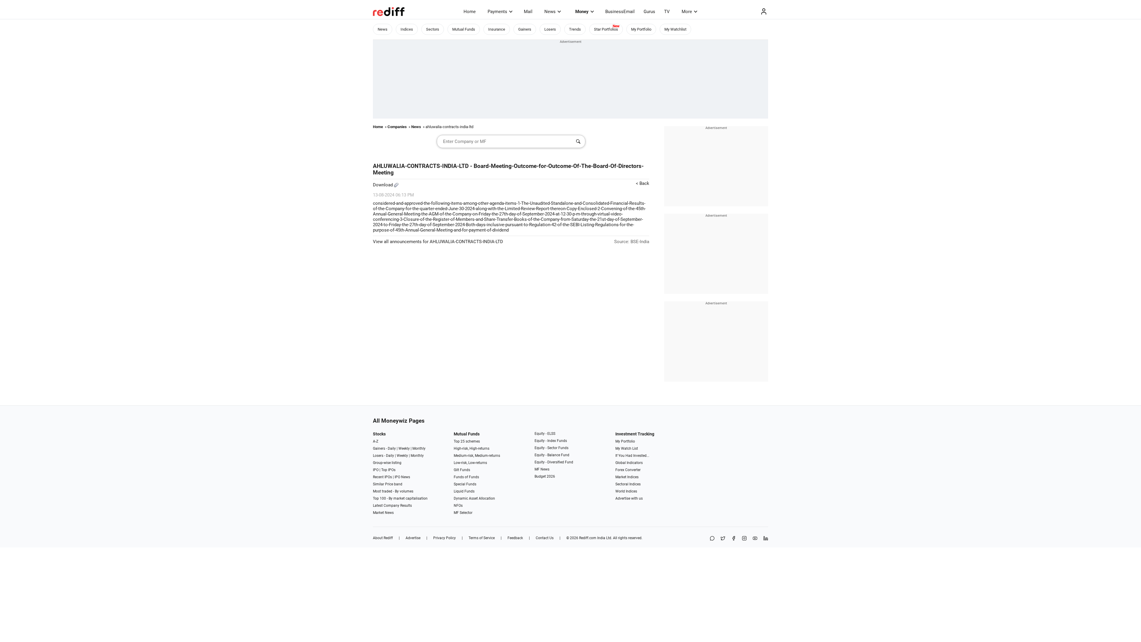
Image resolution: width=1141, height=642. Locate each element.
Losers (550, 29)
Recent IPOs (382, 477)
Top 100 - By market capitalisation (400, 498)
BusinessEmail (620, 11)
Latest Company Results (392, 505)
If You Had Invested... (632, 456)
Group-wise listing (387, 463)
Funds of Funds (466, 477)
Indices (407, 29)
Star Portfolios (606, 29)
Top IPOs (388, 470)
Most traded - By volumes (393, 491)
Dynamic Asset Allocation (474, 498)
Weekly (404, 448)
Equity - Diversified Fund (554, 462)
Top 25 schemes (467, 441)
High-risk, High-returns (471, 448)
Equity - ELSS (545, 434)
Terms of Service (482, 538)
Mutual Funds (463, 29)
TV (667, 11)
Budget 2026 (545, 476)
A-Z (375, 441)
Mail (528, 11)
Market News (383, 513)
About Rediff (383, 538)
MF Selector (463, 513)
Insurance (496, 29)
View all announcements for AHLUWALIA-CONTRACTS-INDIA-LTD (438, 241)
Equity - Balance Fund (552, 455)
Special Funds (465, 484)
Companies (397, 127)
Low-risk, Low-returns (470, 463)
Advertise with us (629, 498)
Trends (575, 29)
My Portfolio (641, 29)
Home (470, 11)
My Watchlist (675, 29)
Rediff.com (587, 538)
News (550, 11)
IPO (376, 470)
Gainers (524, 29)
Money (582, 11)
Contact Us (545, 538)
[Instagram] (744, 539)
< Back (642, 183)
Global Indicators (629, 463)
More (687, 11)
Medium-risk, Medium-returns (477, 456)
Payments (497, 11)
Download (383, 185)
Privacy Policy (444, 538)
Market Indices (627, 477)
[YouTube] (755, 539)
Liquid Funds (464, 491)
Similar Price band (387, 484)
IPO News (402, 477)
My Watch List (626, 448)
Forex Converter (628, 470)
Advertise (413, 538)
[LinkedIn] (765, 539)
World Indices (626, 491)
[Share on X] (723, 539)
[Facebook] (733, 539)
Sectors (432, 29)
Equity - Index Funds (551, 441)
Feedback (515, 538)
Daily (392, 448)
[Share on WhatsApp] (712, 539)
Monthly (418, 448)
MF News (542, 469)
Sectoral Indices (628, 484)
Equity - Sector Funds (551, 448)
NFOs (458, 505)
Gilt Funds (462, 470)
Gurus (649, 11)
